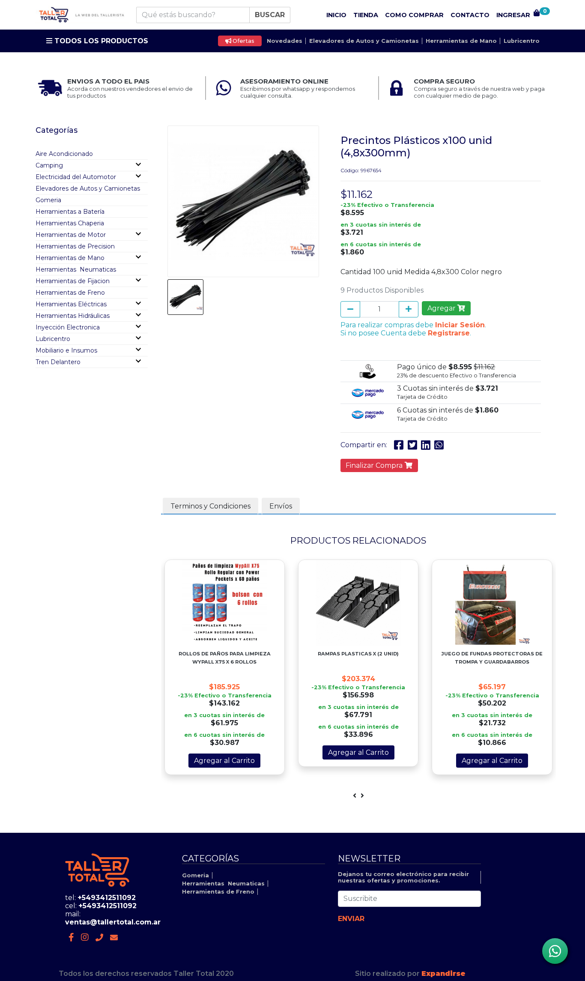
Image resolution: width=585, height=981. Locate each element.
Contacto (470, 15)
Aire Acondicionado (64, 154)
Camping (49, 165)
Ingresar (513, 15)
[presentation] (354, 796)
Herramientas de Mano (461, 41)
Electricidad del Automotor (76, 177)
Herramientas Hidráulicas (73, 316)
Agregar (442, 308)
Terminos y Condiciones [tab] (210, 506)
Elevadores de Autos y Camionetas (364, 41)
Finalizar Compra (375, 465)
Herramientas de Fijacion (73, 281)
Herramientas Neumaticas (76, 269)
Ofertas (242, 41)
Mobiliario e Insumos (66, 350)
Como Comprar (414, 15)
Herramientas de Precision (75, 246)
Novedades (284, 41)
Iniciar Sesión (460, 325)
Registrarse (449, 333)
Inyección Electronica (68, 327)
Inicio (336, 15)
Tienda (365, 15)
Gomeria (48, 200)
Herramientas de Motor (71, 235)
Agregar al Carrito (224, 761)
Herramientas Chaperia (70, 223)
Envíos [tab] (280, 506)
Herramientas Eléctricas (71, 304)
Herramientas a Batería (70, 211)
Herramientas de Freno (70, 292)
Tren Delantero (58, 362)
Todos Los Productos (100, 41)
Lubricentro (522, 41)
